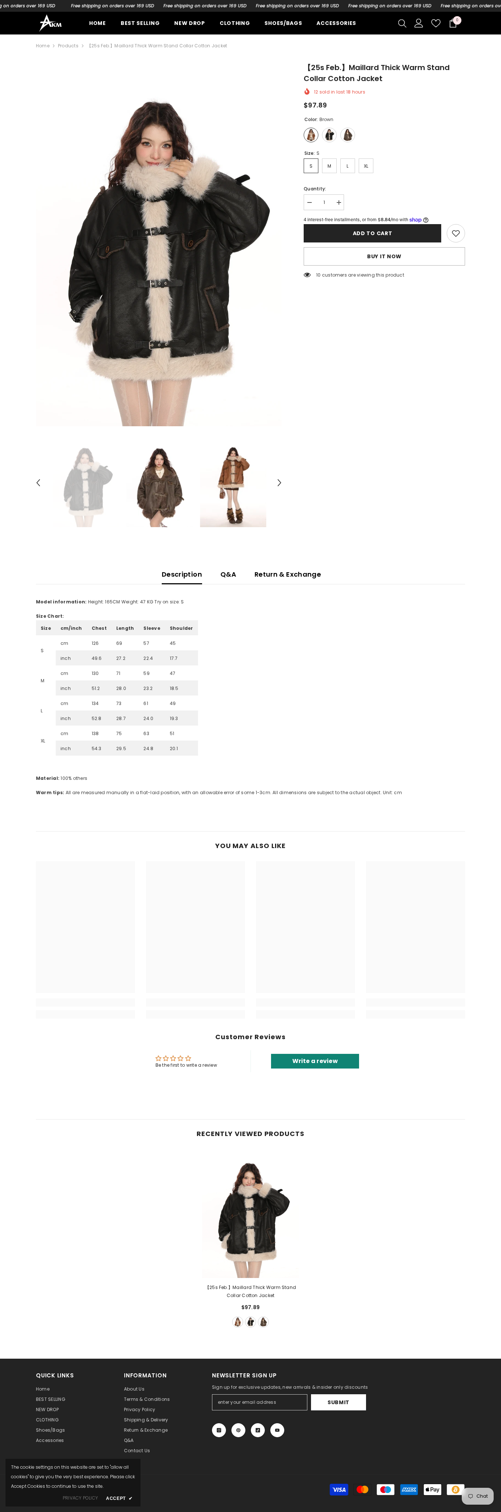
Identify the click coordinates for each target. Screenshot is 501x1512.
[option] (159, 244)
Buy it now (384, 256)
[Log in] (418, 23)
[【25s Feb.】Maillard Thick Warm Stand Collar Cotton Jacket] (250, 1213)
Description (182, 574)
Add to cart (372, 233)
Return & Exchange (288, 574)
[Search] (402, 23)
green (263, 1321)
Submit (339, 1402)
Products (68, 46)
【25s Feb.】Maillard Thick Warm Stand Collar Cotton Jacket (250, 1291)
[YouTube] (277, 1430)
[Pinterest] (238, 1430)
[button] (38, 482)
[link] (456, 233)
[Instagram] (219, 1430)
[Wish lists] (436, 23)
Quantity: (315, 189)
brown (237, 1321)
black (250, 1321)
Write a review (315, 1061)
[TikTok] (258, 1430)
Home (43, 46)
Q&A (228, 574)
